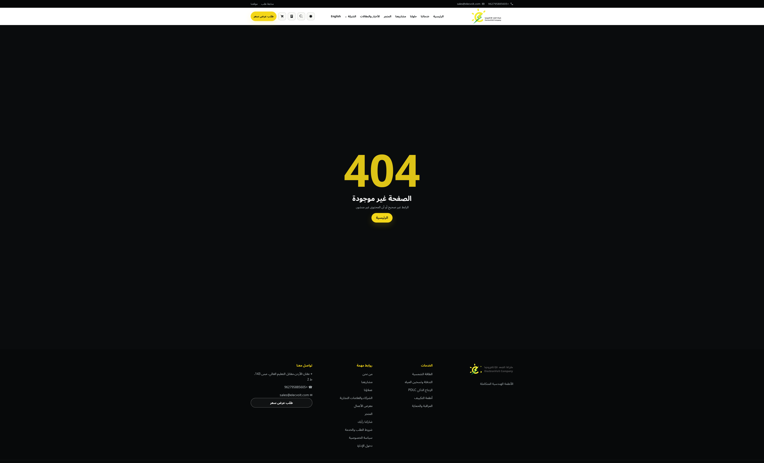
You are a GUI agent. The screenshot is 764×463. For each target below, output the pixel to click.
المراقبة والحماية (422, 406)
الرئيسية (438, 16)
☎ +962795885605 (298, 387)
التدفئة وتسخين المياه (419, 382)
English (336, 16)
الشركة (352, 16)
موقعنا (254, 4)
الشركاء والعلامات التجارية (356, 398)
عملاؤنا (368, 390)
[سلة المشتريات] (282, 16)
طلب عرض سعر (264, 16)
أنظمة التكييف (423, 398)
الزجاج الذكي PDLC (420, 390)
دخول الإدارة (364, 445)
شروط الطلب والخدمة (358, 429)
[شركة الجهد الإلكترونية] (486, 16)
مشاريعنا (400, 16)
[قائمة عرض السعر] (292, 16)
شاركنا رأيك (365, 421)
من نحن (367, 374)
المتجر (387, 16)
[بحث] (301, 16)
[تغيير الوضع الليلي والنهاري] (311, 16)
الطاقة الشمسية (422, 374)
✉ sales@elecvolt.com (296, 395)
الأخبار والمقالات (370, 16)
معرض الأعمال (363, 406)
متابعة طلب (267, 4)
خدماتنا (425, 16)
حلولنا (413, 16)
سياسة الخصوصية (360, 437)
